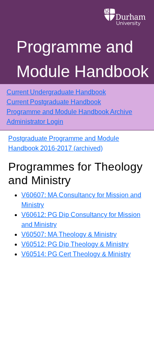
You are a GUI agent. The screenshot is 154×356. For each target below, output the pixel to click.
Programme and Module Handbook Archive (69, 111)
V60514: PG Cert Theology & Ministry (76, 254)
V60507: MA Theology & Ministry (69, 234)
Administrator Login (35, 121)
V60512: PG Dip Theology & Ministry (75, 244)
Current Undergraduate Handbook (56, 92)
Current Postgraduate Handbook (54, 101)
